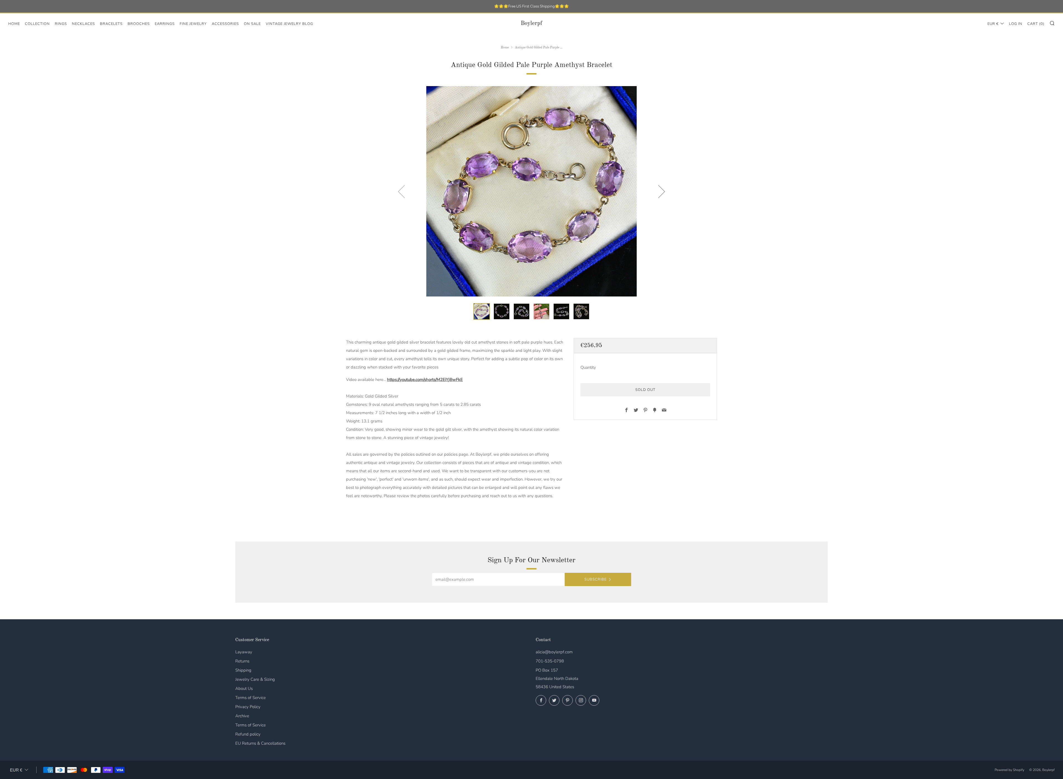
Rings (61, 23)
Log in (1015, 23)
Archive (242, 716)
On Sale (252, 23)
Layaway (243, 652)
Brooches (139, 23)
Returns (242, 661)
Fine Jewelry (193, 23)
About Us (244, 688)
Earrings (165, 23)
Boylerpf (531, 23)
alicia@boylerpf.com (554, 652)
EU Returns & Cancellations (260, 743)
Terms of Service (250, 697)
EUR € (993, 23)
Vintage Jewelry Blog (289, 23)
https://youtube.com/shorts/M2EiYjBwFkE (425, 379)
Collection (37, 23)
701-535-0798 (550, 661)
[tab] (481, 311)
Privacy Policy (247, 707)
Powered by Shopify (1009, 770)
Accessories (225, 23)
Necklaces (83, 23)
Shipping (243, 670)
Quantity (588, 367)
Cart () (1035, 23)
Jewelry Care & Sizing (255, 679)
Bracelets (111, 23)
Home (14, 23)
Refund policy (247, 734)
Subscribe (595, 579)
